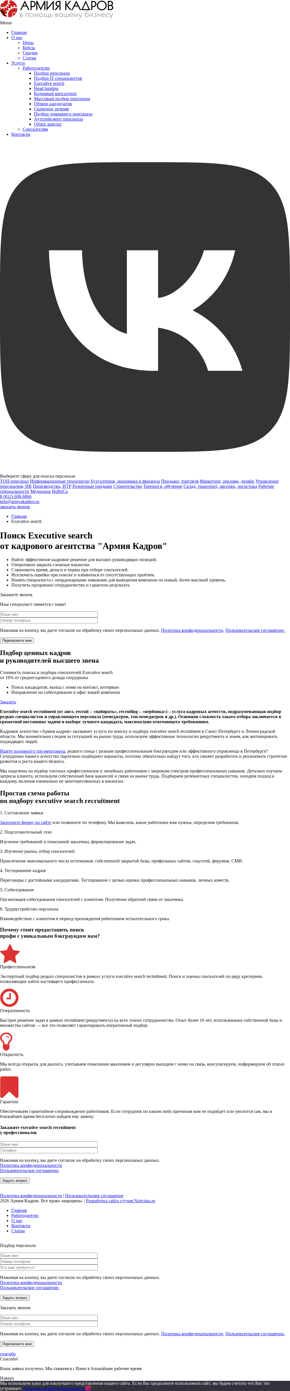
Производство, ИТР (52, 486)
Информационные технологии (59, 481)
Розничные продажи (92, 486)
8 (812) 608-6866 (15, 496)
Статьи (29, 57)
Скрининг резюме (51, 108)
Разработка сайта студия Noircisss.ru (120, 1200)
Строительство (127, 486)
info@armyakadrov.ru (19, 501)
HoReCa (60, 491)
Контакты (20, 134)
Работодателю (36, 68)
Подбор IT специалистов (58, 78)
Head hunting (46, 88)
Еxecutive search (49, 83)
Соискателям (35, 129)
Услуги (18, 63)
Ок (88, 1388)
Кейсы (29, 47)
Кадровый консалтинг (55, 93)
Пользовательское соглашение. (255, 630)
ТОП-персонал (14, 481)
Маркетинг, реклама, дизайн (227, 481)
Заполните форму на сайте (25, 822)
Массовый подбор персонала (62, 98)
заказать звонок (15, 506)
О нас (16, 37)
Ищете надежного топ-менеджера (32, 751)
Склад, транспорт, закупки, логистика (220, 486)
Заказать (8, 701)
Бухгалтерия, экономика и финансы (125, 481)
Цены (28, 42)
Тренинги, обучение (162, 486)
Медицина (40, 491)
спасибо (8, 1353)
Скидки (30, 52)
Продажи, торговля (180, 481)
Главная (19, 32)
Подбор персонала (52, 73)
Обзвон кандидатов (53, 103)
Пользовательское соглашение (94, 1195)
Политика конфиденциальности (192, 630)
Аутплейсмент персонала (58, 119)
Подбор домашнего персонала (63, 113)
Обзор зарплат (48, 124)
